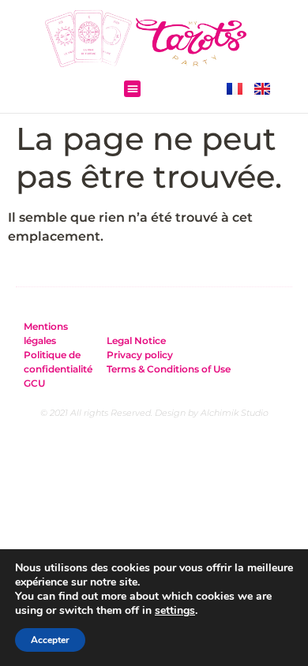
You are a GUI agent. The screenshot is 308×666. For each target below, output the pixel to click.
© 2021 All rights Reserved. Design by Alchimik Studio (154, 412)
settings (175, 611)
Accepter (50, 640)
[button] (132, 89)
